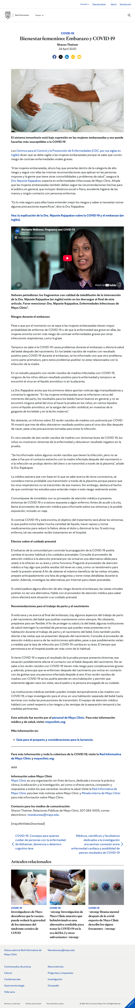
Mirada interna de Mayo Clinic (101, 793)
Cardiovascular (12, 979)
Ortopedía (53, 985)
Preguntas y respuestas (60, 972)
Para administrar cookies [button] (55, 1004)
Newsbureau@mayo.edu (61, 950)
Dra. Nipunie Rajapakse (26, 181)
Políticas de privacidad (33, 1004)
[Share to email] (73, 56)
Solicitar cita (125, 4)
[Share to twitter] (61, 56)
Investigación (55, 979)
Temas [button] (38, 15)
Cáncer (8, 972)
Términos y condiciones (12, 1004)
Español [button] (84, 4)
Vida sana (9, 991)
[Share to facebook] (54, 56)
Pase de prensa (99, 4)
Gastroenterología (14, 985)
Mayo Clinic (18, 780)
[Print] (79, 56)
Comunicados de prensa (17, 966)
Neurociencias (56, 966)
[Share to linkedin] (67, 56)
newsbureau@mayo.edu (43, 815)
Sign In (114, 4)
